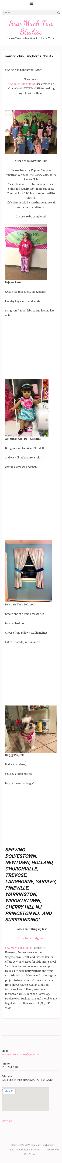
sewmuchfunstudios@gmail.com (21, 1054)
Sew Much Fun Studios (31, 27)
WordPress (29, 1154)
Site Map (7, 1120)
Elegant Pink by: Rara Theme (25, 1149)
